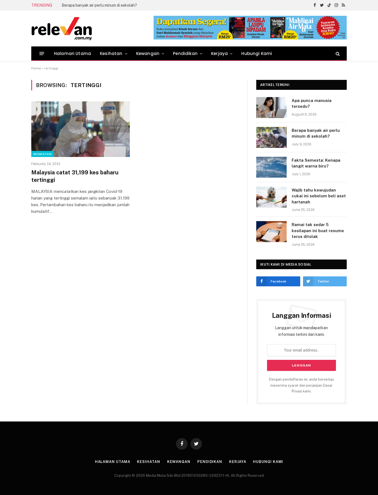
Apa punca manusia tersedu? (312, 103)
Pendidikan (185, 53)
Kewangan (147, 53)
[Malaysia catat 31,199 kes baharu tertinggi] (80, 129)
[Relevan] (93, 28)
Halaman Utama (72, 53)
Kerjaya (219, 53)
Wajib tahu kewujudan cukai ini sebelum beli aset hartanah (319, 196)
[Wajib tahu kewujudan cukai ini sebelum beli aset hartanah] (271, 197)
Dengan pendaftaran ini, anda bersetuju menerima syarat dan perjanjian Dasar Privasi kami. (301, 385)
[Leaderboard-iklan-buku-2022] (250, 38)
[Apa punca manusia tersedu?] (271, 107)
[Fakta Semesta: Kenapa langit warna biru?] (271, 167)
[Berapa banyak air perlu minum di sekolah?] (271, 137)
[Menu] (42, 53)
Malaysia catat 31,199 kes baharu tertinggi (74, 176)
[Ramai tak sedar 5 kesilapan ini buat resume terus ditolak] (271, 231)
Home (36, 68)
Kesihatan (111, 53)
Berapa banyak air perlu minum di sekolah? (99, 5)
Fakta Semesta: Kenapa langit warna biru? (316, 163)
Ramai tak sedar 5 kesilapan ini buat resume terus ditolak (318, 230)
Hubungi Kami (256, 53)
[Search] (337, 53)
